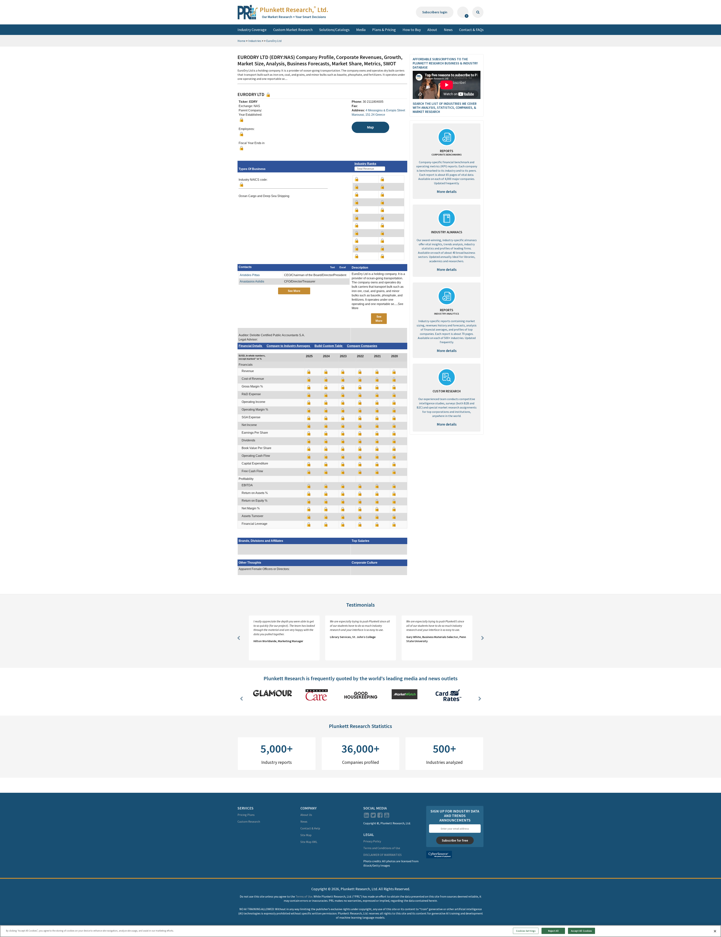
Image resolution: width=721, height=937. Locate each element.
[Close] (715, 931)
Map (370, 127)
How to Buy (412, 29)
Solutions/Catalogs (334, 29)
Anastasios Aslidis (252, 281)
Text (332, 267)
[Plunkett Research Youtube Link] (387, 816)
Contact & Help (310, 828)
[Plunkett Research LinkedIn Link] (366, 816)
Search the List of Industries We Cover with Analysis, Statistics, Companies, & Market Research (445, 107)
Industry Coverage (252, 29)
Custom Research (249, 821)
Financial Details (251, 345)
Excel (342, 267)
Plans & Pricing (384, 29)
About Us (306, 815)
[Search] (477, 12)
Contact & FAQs (471, 29)
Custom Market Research (293, 29)
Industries (254, 41)
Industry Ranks (365, 163)
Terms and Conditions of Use (381, 848)
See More (294, 290)
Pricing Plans (246, 815)
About (432, 29)
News (448, 29)
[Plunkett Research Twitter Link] (373, 816)
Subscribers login (434, 12)
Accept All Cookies (581, 930)
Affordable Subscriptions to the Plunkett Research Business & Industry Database (445, 63)
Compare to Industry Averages (289, 345)
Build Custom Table (328, 345)
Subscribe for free (455, 840)
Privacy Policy (372, 841)
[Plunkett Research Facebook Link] (380, 816)
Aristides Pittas (250, 275)
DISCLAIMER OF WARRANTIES (382, 855)
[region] (360, 931)
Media (361, 29)
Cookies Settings (525, 930)
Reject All (553, 930)
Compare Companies (362, 345)
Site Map (305, 835)
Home (241, 41)
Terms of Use (304, 896)
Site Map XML (308, 842)
